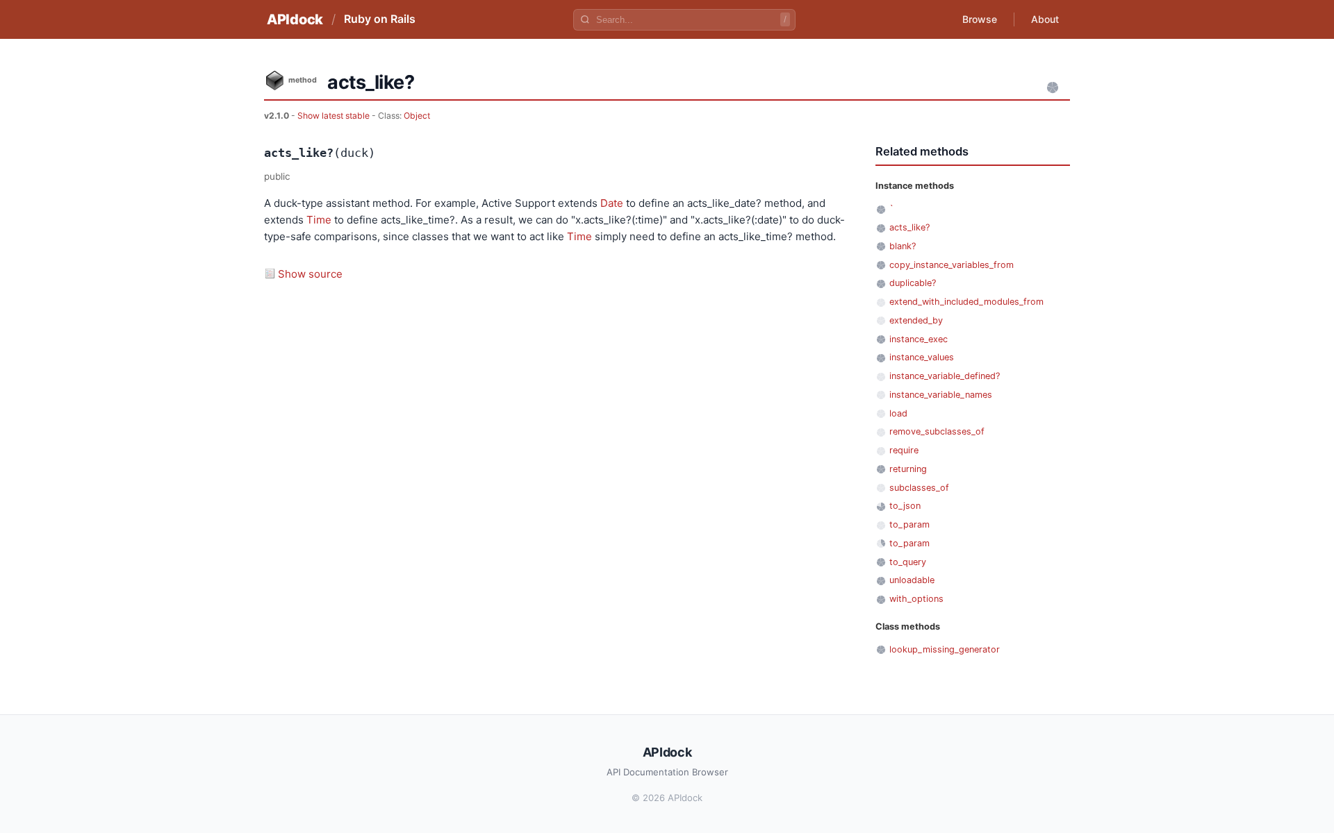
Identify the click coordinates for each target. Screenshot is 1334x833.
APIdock (295, 19)
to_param (909, 524)
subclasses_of (919, 487)
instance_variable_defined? (944, 376)
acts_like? (909, 227)
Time (318, 219)
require (904, 450)
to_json (905, 505)
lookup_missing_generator (944, 649)
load (898, 413)
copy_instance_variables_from (951, 265)
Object (417, 115)
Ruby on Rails (379, 19)
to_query (907, 562)
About (1045, 19)
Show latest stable (334, 115)
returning (908, 469)
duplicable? (912, 283)
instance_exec (918, 339)
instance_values (921, 357)
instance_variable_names (940, 394)
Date (611, 203)
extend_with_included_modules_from (966, 301)
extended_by (916, 320)
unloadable (911, 580)
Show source (310, 273)
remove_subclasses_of (937, 431)
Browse (979, 19)
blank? (902, 246)
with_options (916, 599)
